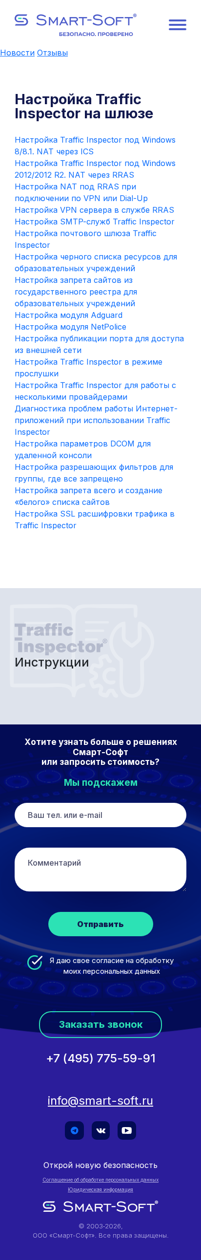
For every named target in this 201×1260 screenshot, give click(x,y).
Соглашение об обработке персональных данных (100, 1179)
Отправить (100, 924)
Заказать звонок (100, 1024)
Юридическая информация (100, 1189)
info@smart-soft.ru (100, 1101)
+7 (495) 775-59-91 (101, 1058)
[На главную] (76, 25)
